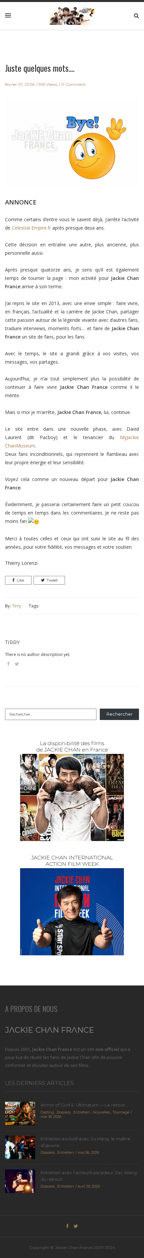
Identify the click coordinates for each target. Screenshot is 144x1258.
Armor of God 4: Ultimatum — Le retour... (84, 1104)
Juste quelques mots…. (39, 68)
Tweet (52, 580)
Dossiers (64, 1112)
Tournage (121, 1112)
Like (20, 580)
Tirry (16, 606)
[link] (31, 228)
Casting (47, 1112)
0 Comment (73, 84)
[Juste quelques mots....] (72, 147)
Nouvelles (101, 1112)
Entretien (81, 1112)
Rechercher (119, 714)
